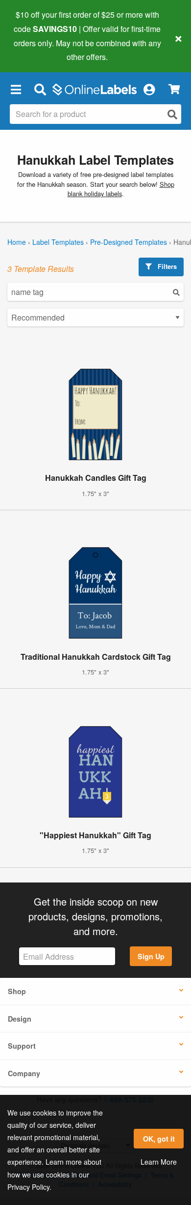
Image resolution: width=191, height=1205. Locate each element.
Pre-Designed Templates (128, 242)
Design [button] (19, 1019)
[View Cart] (174, 89)
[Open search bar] (39, 89)
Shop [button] (17, 991)
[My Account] (149, 89)
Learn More (159, 1162)
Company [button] (24, 1073)
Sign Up (151, 956)
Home (16, 242)
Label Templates (58, 242)
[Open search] (172, 114)
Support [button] (22, 1046)
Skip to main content (35, 50)
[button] (15, 89)
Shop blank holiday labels (121, 188)
